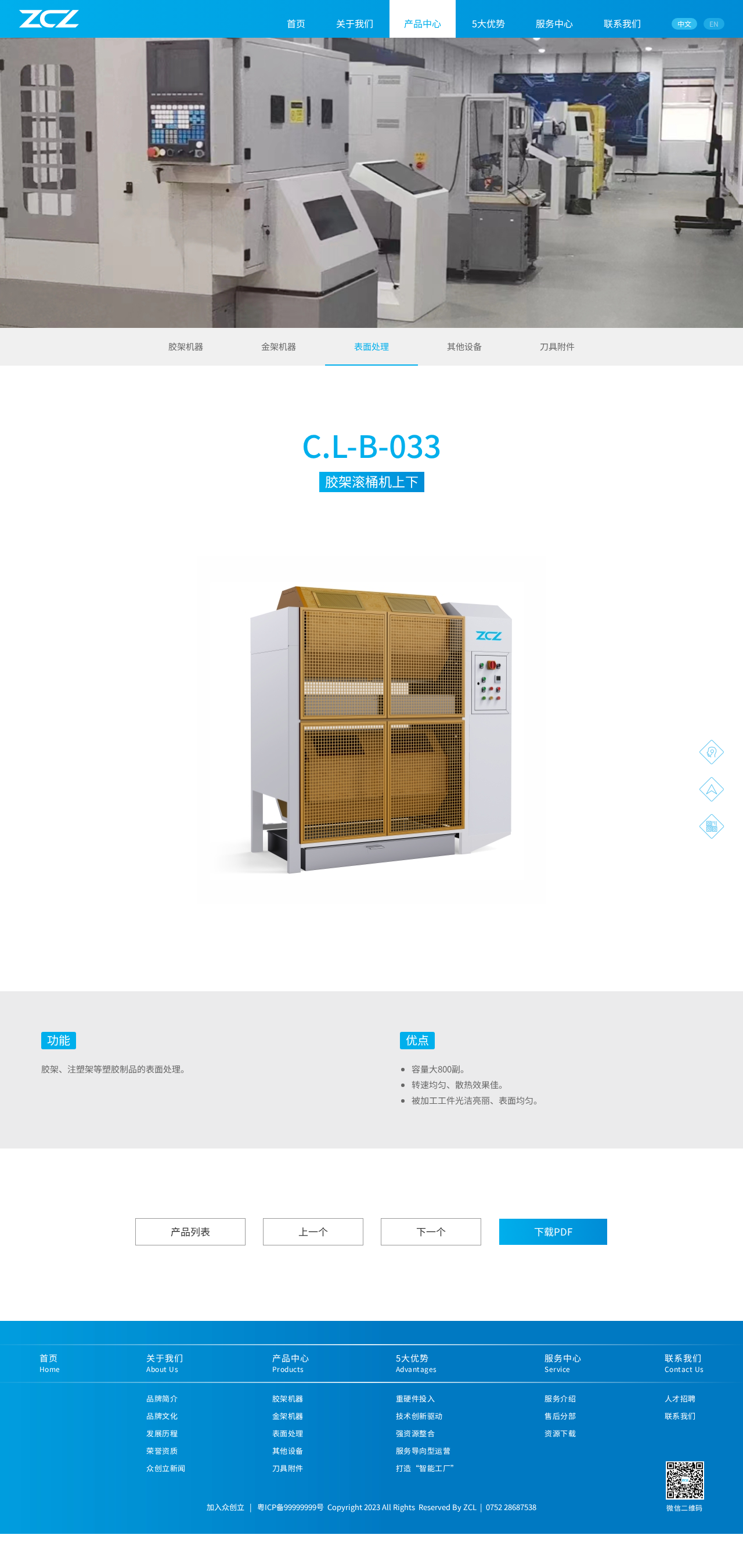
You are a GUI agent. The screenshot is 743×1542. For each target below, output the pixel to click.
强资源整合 (415, 1433)
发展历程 (162, 1433)
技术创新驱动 (419, 1415)
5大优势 (488, 23)
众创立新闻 (166, 1468)
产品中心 (422, 23)
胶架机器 (185, 346)
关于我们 (354, 23)
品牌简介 (162, 1398)
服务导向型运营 (423, 1450)
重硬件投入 (415, 1398)
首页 (296, 23)
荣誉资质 (162, 1450)
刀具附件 (557, 346)
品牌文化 (162, 1415)
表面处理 (371, 346)
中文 (684, 23)
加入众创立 (225, 1506)
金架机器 (278, 346)
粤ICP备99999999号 (290, 1506)
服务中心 (554, 23)
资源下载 (560, 1433)
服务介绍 (560, 1398)
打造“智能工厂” (427, 1468)
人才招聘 (680, 1398)
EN (714, 23)
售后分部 (560, 1415)
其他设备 (464, 346)
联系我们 (622, 23)
